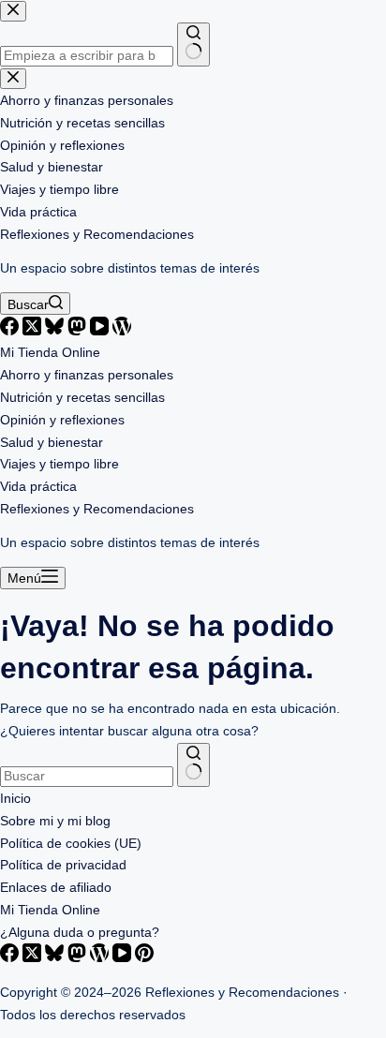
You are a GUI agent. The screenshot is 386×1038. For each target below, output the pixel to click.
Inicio (15, 799)
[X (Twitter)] (33, 331)
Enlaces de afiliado (55, 888)
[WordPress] (121, 331)
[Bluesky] (56, 331)
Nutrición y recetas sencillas (82, 398)
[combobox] (86, 776)
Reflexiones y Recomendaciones (97, 235)
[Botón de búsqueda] (193, 765)
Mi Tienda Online (50, 353)
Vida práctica (38, 487)
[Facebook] (11, 331)
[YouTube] (101, 331)
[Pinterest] (144, 958)
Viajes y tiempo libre (59, 464)
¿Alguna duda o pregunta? (79, 933)
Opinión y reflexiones (62, 420)
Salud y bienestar (51, 443)
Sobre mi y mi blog (55, 821)
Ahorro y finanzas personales (86, 375)
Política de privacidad (63, 865)
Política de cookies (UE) (70, 844)
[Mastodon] (78, 331)
